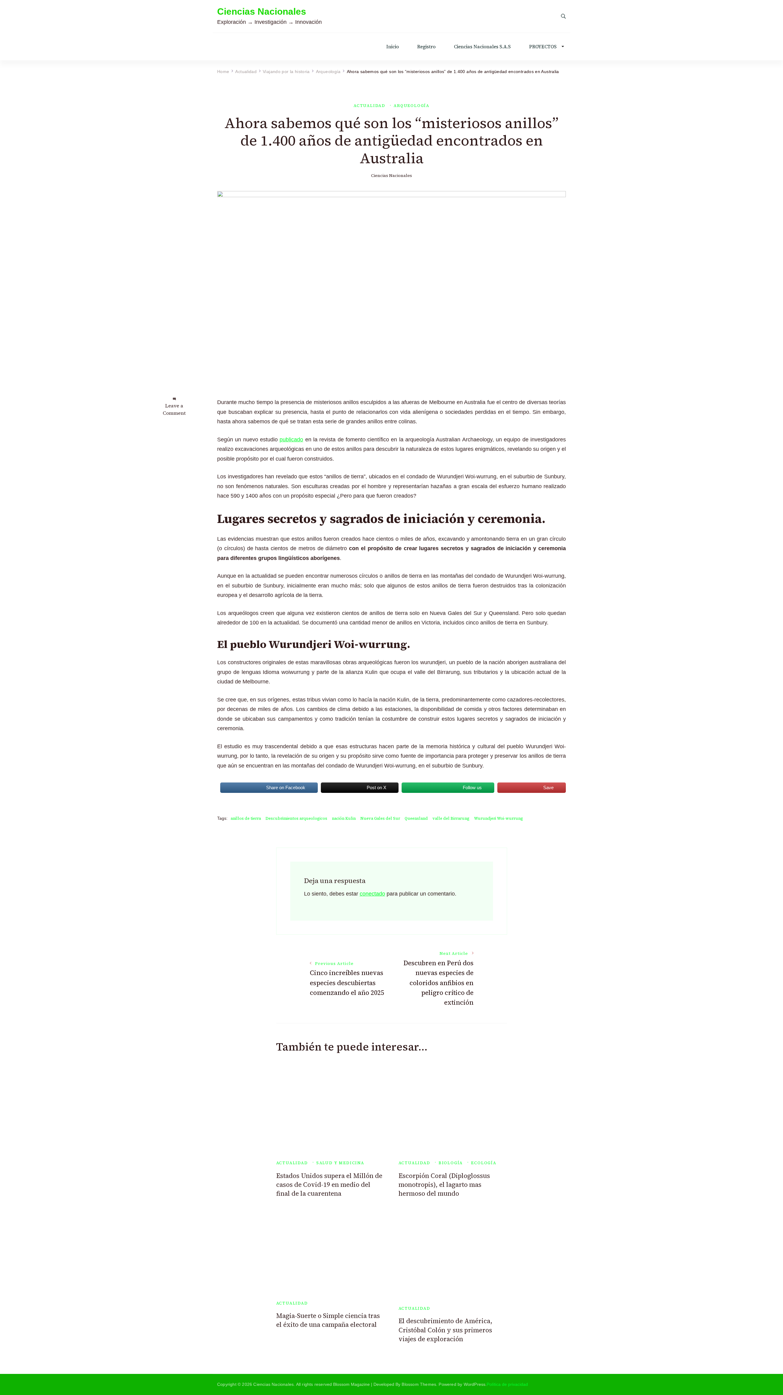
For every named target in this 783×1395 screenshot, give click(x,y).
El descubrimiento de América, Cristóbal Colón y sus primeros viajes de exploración (445, 1329)
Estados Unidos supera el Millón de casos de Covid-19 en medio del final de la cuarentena (329, 1184)
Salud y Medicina (340, 1162)
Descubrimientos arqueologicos (296, 818)
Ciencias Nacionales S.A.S (482, 46)
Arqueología (411, 105)
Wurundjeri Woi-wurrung (498, 818)
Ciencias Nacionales (261, 11)
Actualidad (369, 105)
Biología (451, 1162)
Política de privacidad (507, 1384)
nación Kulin (344, 818)
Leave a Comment (174, 409)
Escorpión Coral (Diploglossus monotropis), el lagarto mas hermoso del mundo (444, 1184)
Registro (426, 46)
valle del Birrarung (450, 818)
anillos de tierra (246, 818)
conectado (372, 894)
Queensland (416, 818)
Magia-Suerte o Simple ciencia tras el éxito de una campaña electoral (328, 1320)
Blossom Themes (419, 1384)
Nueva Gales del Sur (380, 818)
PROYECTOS (543, 46)
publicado (291, 439)
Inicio (392, 46)
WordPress (475, 1384)
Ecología (483, 1162)
